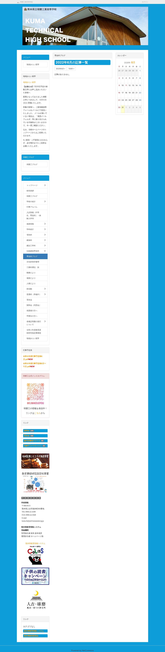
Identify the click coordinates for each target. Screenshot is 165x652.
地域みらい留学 (29, 82)
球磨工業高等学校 (26, 2)
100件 (70, 69)
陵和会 (26, 430)
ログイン (145, 2)
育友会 (26, 435)
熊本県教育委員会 (31, 636)
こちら (37, 413)
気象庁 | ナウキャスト (33, 445)
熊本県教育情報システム (34, 631)
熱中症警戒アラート (32, 441)
